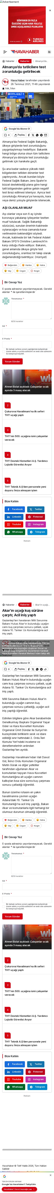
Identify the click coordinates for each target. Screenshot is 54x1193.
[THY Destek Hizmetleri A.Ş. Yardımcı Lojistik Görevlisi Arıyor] (27, 456)
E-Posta (7, 338)
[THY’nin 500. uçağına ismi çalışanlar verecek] (27, 431)
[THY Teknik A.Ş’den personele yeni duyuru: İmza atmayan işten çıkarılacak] (27, 481)
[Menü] (5, 52)
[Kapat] (50, 10)
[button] (49, 52)
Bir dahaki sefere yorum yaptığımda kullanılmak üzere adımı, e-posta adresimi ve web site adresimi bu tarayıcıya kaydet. (29, 351)
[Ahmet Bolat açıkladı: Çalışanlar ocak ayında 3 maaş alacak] (27, 382)
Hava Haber (18, 80)
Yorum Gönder (12, 361)
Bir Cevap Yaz (13, 282)
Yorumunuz (17, 298)
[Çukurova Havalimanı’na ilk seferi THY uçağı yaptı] (27, 406)
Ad (4, 326)
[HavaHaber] (25, 51)
